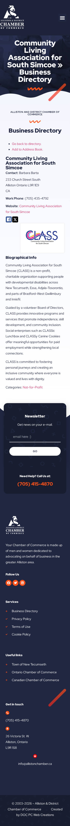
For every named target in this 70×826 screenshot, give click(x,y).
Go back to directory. (26, 144)
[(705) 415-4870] (7, 713)
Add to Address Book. (27, 149)
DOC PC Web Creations (37, 815)
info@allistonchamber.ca (35, 764)
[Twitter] (15, 583)
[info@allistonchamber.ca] (35, 756)
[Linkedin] (22, 583)
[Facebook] (9, 583)
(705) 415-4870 (35, 484)
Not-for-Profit (33, 387)
